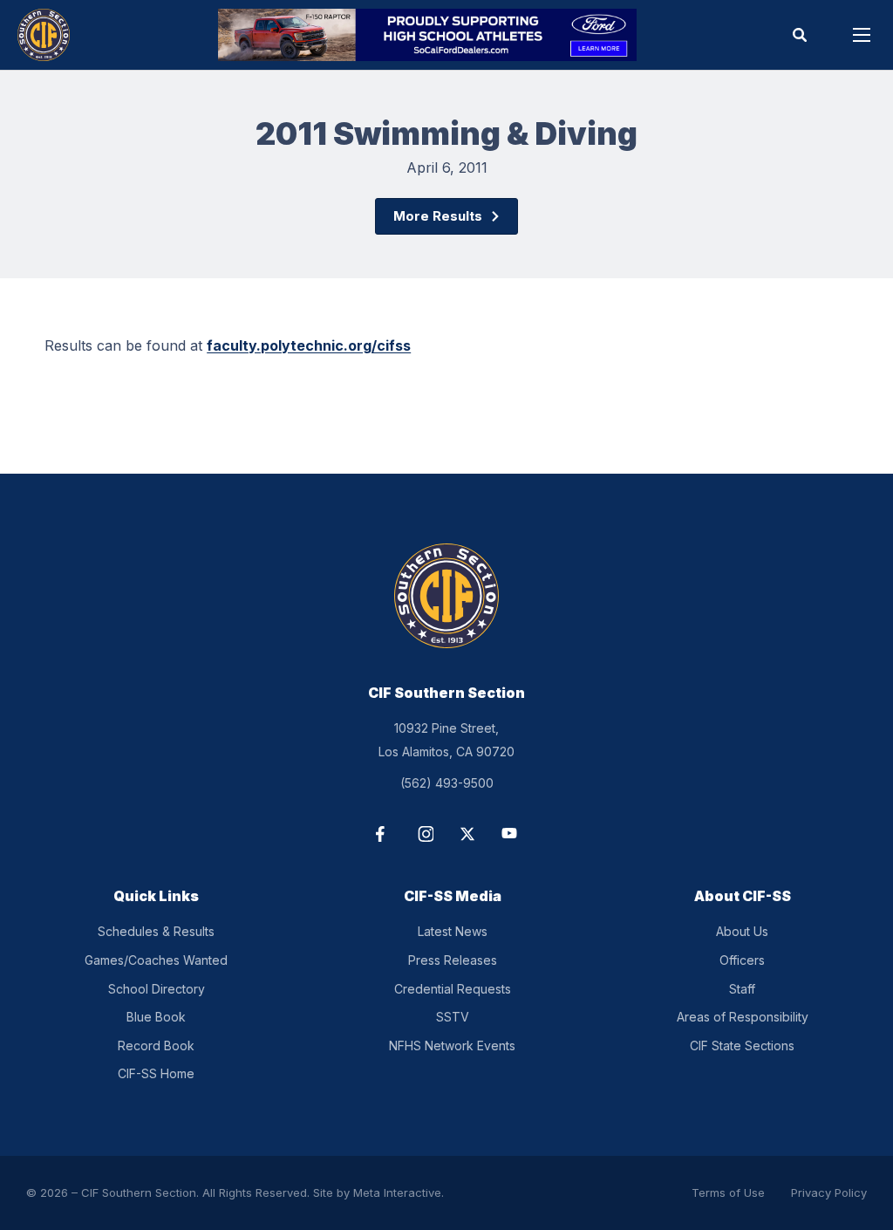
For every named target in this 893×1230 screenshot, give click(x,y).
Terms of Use (728, 1192)
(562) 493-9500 (447, 783)
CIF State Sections (742, 1045)
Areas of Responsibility (742, 1016)
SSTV (452, 1016)
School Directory (156, 988)
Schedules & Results (156, 931)
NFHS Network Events (452, 1045)
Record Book (156, 1045)
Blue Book (156, 1016)
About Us (742, 931)
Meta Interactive (397, 1192)
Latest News (452, 931)
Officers (742, 960)
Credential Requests (452, 988)
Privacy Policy (829, 1192)
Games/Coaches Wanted (156, 960)
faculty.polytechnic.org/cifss (309, 345)
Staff (742, 988)
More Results (437, 216)
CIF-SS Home (156, 1073)
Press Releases (452, 960)
